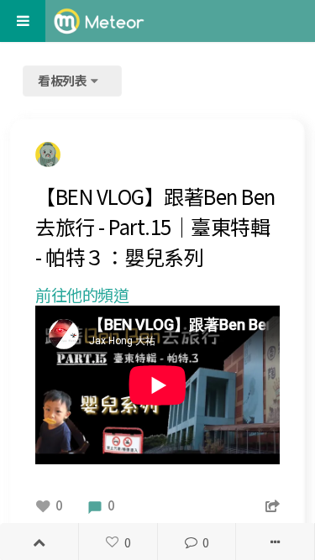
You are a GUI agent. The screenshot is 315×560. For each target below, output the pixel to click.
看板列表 (64, 80)
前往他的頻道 (82, 295)
